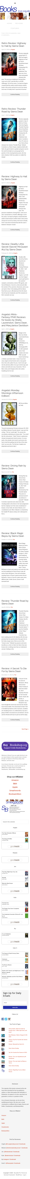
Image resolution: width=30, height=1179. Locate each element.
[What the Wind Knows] (26, 886)
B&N (15, 783)
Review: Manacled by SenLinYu (16, 1044)
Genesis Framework (9, 1175)
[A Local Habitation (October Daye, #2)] (26, 937)
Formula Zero (5, 902)
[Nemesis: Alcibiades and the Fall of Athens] (26, 979)
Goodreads (22, 1144)
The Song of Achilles (7, 838)
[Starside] (26, 881)
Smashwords (15, 790)
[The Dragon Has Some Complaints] (26, 911)
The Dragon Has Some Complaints (10, 908)
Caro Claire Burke (6, 960)
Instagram (6, 1159)
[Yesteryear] (26, 962)
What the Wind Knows (7, 883)
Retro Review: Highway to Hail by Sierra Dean (14, 44)
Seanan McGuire (6, 935)
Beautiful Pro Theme (19, 1173)
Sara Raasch (5, 834)
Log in (24, 1175)
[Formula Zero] (26, 906)
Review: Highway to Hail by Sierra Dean (14, 178)
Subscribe (15, 1007)
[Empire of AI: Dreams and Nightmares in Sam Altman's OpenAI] (26, 974)
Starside (4, 877)
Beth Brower (5, 917)
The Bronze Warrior (7, 964)
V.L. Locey (5, 966)
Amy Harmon (5, 884)
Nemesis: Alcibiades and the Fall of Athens (12, 976)
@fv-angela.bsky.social (12, 1144)
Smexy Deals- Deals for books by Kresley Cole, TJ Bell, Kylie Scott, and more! (18, 1030)
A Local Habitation (6, 934)
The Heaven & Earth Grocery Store (10, 953)
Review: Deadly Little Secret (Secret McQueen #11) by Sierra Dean (15, 247)
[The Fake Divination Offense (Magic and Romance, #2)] (26, 836)
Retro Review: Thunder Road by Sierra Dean (14, 110)
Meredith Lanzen (6, 904)
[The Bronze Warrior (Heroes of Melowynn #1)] (26, 968)
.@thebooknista (8, 1151)
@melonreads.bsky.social (13, 1147)
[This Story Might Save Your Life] (26, 875)
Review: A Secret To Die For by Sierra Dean (14, 670)
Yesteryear (4, 959)
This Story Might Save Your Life (9, 871)
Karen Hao (5, 973)
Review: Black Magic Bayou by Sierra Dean (13, 534)
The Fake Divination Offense (9, 833)
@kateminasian (9, 1155)
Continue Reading (15, 94)
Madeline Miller (5, 840)
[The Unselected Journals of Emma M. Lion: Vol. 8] (26, 917)
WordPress (19, 1175)
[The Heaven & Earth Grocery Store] (26, 956)
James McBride (5, 954)
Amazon (15, 780)
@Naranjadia (9, 1163)
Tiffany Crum (5, 873)
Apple (15, 787)
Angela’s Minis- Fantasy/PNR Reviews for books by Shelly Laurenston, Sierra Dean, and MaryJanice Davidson (15, 320)
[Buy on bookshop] (15, 750)
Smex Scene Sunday (14, 1048)
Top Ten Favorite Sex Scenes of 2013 (18, 1052)
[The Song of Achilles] (26, 842)
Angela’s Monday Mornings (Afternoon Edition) (12, 393)
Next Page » (25, 729)
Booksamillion (15, 794)
